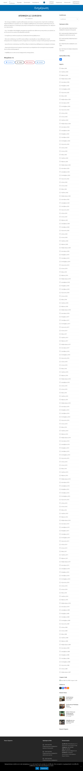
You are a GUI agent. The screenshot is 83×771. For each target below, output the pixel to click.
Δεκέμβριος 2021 (65, 203)
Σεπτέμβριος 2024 (65, 106)
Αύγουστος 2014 (65, 420)
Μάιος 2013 (64, 468)
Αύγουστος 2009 (65, 624)
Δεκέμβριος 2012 (65, 486)
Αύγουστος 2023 (65, 144)
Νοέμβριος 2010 (65, 572)
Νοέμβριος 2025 (65, 85)
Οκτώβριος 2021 (65, 206)
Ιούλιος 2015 (64, 386)
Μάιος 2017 (64, 334)
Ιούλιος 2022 (64, 182)
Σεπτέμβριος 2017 (65, 323)
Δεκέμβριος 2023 (65, 130)
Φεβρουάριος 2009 (66, 644)
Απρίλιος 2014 (64, 430)
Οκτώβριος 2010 (65, 575)
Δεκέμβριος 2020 (65, 223)
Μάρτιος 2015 (64, 399)
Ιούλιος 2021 (64, 213)
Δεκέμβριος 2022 (65, 172)
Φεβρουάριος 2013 (66, 479)
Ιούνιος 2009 (64, 630)
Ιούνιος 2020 (64, 237)
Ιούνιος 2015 (64, 389)
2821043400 (70, 747)
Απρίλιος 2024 (64, 120)
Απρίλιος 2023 (64, 158)
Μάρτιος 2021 (64, 220)
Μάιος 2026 (64, 68)
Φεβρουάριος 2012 (66, 520)
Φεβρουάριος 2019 (66, 279)
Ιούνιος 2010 (64, 589)
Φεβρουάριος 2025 (66, 99)
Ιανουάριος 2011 (65, 565)
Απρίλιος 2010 (64, 596)
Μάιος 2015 (64, 392)
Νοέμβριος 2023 (65, 134)
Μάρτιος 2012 (64, 517)
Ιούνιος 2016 (64, 365)
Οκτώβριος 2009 (65, 617)
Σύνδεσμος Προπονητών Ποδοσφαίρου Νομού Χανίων (69, 754)
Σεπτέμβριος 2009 (65, 620)
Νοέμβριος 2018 (65, 285)
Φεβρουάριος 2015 (66, 403)
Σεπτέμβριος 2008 (65, 662)
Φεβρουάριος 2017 (66, 344)
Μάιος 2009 (64, 634)
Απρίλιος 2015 (64, 396)
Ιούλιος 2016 (64, 361)
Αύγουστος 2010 (65, 582)
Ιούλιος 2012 (64, 503)
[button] (9, 62)
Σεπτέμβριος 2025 (65, 89)
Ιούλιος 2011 (64, 544)
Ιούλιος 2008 (64, 668)
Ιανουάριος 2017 (65, 348)
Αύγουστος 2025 (65, 92)
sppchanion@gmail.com (71, 750)
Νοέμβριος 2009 (65, 613)
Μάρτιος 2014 (64, 434)
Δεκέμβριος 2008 (65, 651)
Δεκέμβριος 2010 (65, 568)
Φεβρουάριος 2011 (66, 561)
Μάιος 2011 (64, 551)
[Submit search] (77, 19)
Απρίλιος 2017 (64, 337)
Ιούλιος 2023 (64, 147)
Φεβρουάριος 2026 (66, 78)
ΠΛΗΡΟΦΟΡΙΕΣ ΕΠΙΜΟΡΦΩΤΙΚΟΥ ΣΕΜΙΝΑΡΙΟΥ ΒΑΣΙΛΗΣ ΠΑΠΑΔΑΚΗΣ (50, 746)
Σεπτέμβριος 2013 (65, 455)
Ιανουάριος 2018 (65, 313)
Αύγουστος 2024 (65, 109)
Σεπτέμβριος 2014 (65, 417)
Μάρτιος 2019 (64, 275)
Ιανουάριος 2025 (65, 103)
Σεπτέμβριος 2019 (65, 261)
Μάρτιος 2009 (64, 641)
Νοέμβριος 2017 (65, 316)
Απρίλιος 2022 (64, 192)
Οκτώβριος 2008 (65, 658)
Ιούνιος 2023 (64, 151)
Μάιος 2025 (64, 96)
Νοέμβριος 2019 (65, 254)
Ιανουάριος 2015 (65, 406)
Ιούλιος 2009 (64, 627)
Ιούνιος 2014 (64, 423)
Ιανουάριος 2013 (65, 482)
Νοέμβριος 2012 (65, 489)
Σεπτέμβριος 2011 (65, 537)
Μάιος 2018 (64, 299)
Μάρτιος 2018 (64, 306)
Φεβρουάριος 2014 (66, 437)
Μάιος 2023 (64, 154)
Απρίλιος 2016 (64, 372)
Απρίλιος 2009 (64, 637)
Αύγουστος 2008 (65, 665)
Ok (37, 768)
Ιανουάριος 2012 (65, 523)
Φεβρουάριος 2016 (66, 379)
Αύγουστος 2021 (65, 210)
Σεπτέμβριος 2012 (65, 496)
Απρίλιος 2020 (64, 241)
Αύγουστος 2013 (65, 458)
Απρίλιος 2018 (64, 303)
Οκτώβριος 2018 (65, 289)
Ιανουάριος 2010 (65, 606)
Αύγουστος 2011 (65, 541)
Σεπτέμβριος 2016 (65, 354)
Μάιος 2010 (64, 593)
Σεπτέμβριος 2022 (65, 175)
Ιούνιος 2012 (64, 506)
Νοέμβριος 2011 (65, 530)
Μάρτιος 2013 (64, 475)
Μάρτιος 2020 (64, 244)
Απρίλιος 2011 (64, 555)
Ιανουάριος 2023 (65, 168)
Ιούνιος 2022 (64, 185)
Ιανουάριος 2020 (65, 251)
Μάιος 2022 (64, 189)
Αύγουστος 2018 (65, 292)
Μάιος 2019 (64, 272)
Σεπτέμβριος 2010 (65, 579)
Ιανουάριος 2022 (65, 199)
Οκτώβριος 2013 (65, 451)
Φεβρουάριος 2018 (66, 310)
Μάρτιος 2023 (64, 161)
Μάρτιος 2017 (64, 341)
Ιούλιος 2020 (64, 234)
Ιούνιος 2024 (64, 116)
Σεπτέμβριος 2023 (65, 141)
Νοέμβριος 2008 (65, 655)
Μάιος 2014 (64, 427)
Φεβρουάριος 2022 (66, 196)
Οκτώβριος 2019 (65, 258)
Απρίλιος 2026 (64, 72)
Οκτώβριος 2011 (65, 534)
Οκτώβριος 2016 (65, 351)
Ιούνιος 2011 (64, 548)
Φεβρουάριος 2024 (66, 123)
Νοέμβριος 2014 (65, 410)
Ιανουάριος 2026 (65, 82)
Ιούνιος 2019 (64, 268)
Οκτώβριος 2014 (65, 413)
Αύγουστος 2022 (65, 179)
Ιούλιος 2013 (64, 461)
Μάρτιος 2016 (64, 375)
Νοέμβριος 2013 (65, 448)
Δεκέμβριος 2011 (65, 527)
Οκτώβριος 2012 (65, 493)
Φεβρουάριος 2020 (66, 247)
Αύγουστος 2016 (65, 358)
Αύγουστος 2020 (65, 230)
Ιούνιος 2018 (64, 296)
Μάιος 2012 (64, 510)
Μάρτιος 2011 (64, 558)
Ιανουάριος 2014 (65, 441)
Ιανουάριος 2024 (65, 127)
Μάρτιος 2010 (64, 599)
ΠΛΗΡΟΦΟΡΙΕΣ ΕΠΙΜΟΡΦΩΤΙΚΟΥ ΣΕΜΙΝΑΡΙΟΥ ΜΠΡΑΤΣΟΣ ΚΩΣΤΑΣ (50, 753)
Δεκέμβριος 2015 (65, 382)
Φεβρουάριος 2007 (66, 672)
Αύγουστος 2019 (65, 265)
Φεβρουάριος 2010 (66, 603)
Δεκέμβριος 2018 (65, 282)
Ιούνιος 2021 (64, 216)
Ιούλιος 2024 (64, 113)
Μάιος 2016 (64, 368)
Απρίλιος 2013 (64, 472)
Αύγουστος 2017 (65, 327)
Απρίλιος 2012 (64, 513)
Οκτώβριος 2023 (65, 137)
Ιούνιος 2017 (64, 330)
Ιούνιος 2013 (64, 465)
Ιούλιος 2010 (64, 586)
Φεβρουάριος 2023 (66, 165)
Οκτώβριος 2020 (65, 227)
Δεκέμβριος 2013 (65, 444)
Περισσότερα (44, 768)
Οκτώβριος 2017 (65, 320)
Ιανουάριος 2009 (65, 648)
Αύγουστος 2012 (65, 499)
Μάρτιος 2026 (64, 75)
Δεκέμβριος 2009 (65, 610)
